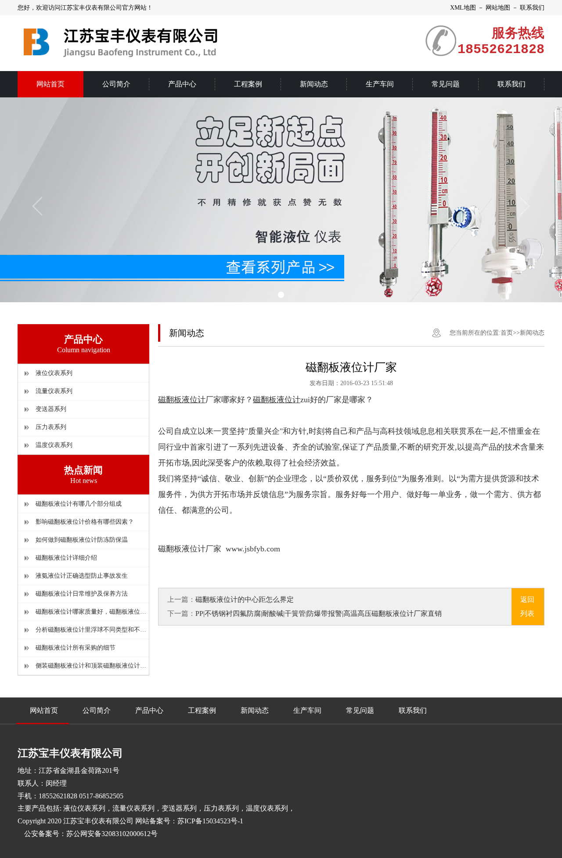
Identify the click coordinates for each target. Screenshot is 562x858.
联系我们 (413, 710)
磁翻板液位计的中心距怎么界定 (244, 599)
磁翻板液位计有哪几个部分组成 (79, 503)
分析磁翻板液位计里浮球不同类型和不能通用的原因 (92, 629)
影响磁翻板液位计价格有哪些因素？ (85, 521)
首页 (507, 332)
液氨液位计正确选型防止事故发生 (82, 575)
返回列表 (527, 606)
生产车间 (307, 710)
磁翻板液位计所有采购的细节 (75, 647)
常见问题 (360, 710)
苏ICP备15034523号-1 (210, 821)
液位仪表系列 (54, 373)
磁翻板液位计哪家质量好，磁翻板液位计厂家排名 (92, 611)
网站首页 (44, 710)
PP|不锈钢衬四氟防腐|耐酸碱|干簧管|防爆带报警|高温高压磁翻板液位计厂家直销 (318, 613)
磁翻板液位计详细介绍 (66, 557)
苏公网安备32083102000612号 (112, 833)
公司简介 (97, 710)
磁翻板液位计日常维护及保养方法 (82, 593)
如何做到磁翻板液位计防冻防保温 (82, 539)
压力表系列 (51, 427)
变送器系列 (51, 409)
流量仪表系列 (54, 391)
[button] (281, 295)
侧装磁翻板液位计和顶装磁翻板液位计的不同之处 (92, 665)
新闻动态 (532, 332)
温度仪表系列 (54, 445)
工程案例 (202, 710)
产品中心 (149, 710)
